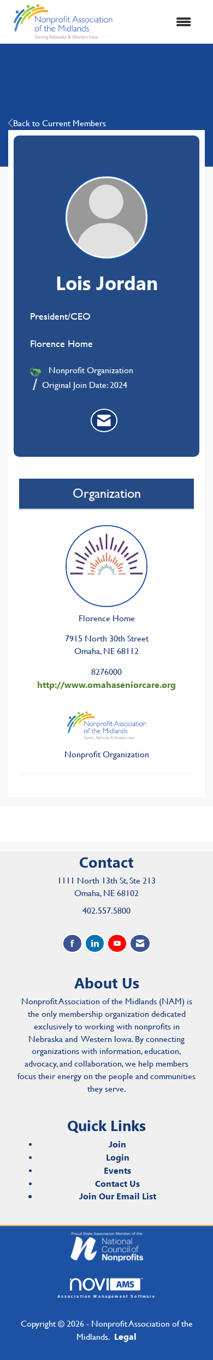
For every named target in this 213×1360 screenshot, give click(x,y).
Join (117, 1144)
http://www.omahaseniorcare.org (106, 684)
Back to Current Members (59, 123)
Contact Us (117, 1183)
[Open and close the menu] (160, 22)
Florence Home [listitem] (107, 618)
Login (117, 1157)
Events (117, 1170)
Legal (125, 1336)
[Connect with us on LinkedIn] (95, 943)
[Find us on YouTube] (117, 943)
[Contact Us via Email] (140, 943)
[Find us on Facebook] (72, 943)
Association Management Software (106, 1296)
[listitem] (104, 421)
